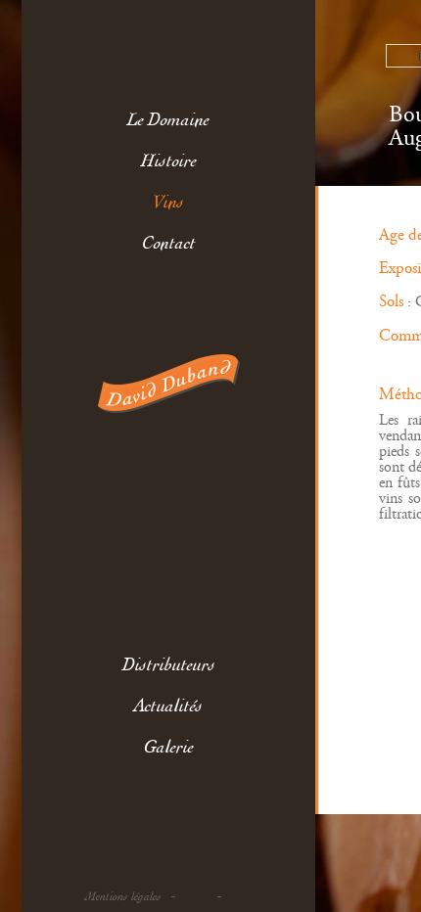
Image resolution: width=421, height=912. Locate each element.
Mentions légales (123, 896)
